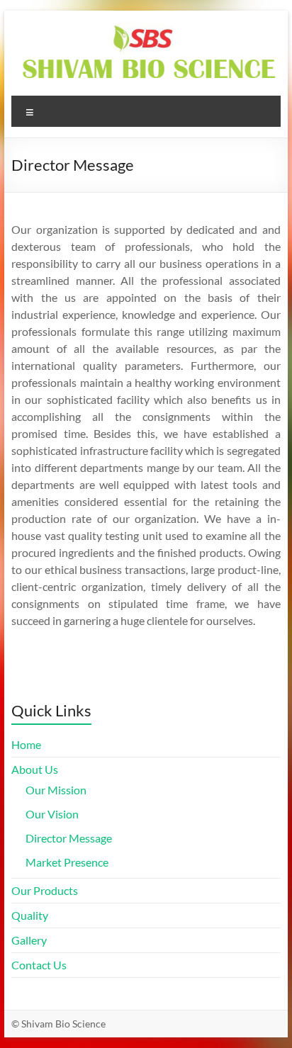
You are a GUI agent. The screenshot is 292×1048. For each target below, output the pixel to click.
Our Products (44, 890)
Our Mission (56, 789)
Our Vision (52, 814)
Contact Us (39, 964)
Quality (29, 915)
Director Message (69, 838)
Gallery (29, 940)
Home (26, 744)
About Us (34, 769)
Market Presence (67, 862)
